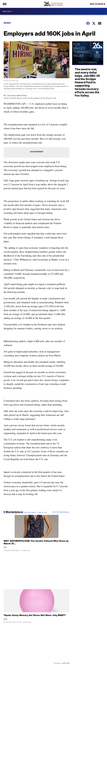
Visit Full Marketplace (60, 512)
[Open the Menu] (4, 4)
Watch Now (97, 4)
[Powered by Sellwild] (65, 663)
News (7, 23)
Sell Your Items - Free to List (35, 512)
